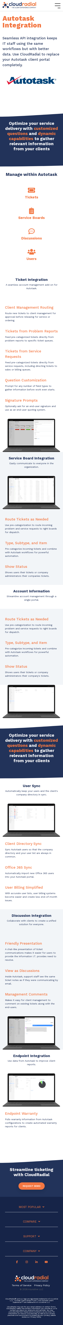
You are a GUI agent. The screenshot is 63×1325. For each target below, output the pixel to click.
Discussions (31, 238)
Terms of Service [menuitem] (21, 1285)
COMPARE (30, 1221)
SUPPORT (29, 1236)
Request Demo (31, 1186)
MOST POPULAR (30, 1207)
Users (31, 259)
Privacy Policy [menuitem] (42, 1285)
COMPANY (29, 1251)
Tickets (31, 197)
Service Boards (31, 218)
